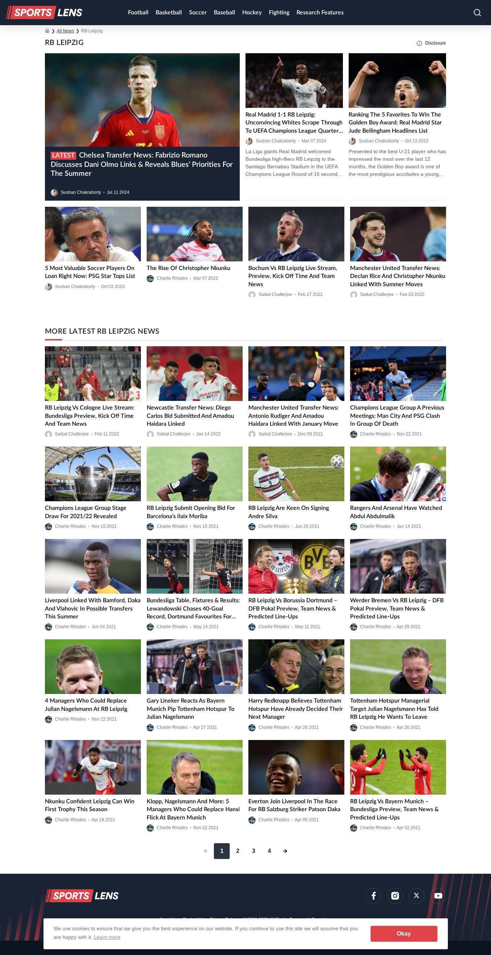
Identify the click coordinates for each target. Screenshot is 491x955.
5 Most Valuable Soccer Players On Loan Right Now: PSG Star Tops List (90, 272)
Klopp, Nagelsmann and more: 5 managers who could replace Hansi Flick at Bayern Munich (193, 810)
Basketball (169, 12)
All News (65, 30)
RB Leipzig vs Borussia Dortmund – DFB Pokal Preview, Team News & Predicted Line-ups (292, 609)
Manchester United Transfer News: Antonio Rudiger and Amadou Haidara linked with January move (293, 416)
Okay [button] (404, 934)
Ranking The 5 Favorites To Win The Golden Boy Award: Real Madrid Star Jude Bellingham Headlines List (395, 123)
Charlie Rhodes (172, 278)
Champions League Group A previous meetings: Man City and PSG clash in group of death (397, 416)
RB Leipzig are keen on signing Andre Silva (288, 512)
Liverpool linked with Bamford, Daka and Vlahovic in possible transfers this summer (93, 609)
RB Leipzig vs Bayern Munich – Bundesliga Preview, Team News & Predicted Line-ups (394, 810)
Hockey (252, 12)
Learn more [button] (107, 937)
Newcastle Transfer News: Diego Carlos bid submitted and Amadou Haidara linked (190, 416)
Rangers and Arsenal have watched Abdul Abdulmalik (396, 512)
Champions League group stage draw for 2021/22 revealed (86, 512)
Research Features (320, 12)
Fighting (279, 12)
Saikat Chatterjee (275, 294)
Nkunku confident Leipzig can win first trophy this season (89, 805)
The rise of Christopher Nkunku (188, 268)
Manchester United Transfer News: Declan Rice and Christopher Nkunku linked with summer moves (397, 276)
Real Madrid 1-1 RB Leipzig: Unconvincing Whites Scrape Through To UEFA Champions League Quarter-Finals (294, 123)
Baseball (224, 12)
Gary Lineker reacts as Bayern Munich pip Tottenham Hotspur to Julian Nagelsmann (190, 709)
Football (138, 12)
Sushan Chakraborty (81, 192)
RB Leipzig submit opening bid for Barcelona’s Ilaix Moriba (191, 512)
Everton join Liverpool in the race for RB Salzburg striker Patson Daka (294, 805)
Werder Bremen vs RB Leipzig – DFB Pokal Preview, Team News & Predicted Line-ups (397, 609)
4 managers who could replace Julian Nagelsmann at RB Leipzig (86, 705)
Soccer (198, 12)
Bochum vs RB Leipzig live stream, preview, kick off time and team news (292, 276)
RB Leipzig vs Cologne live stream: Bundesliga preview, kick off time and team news (89, 416)
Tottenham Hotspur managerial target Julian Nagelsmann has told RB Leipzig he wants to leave (394, 709)
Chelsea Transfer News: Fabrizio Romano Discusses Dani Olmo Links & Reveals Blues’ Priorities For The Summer (142, 164)
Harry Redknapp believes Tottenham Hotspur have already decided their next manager (295, 709)
